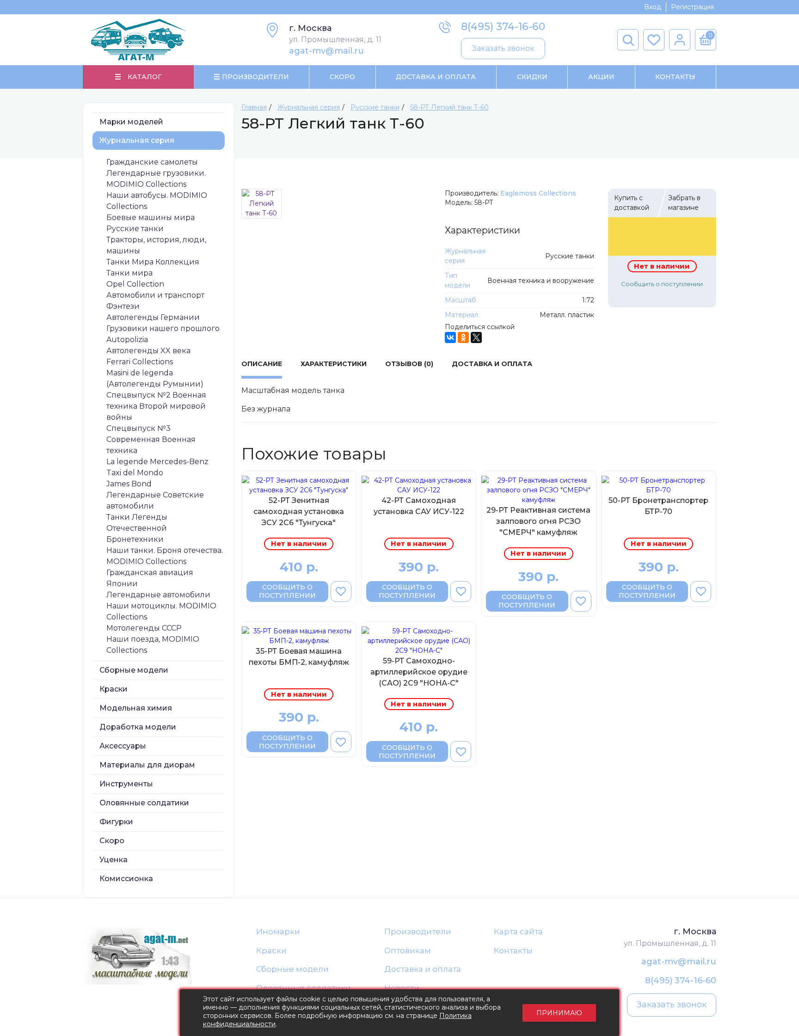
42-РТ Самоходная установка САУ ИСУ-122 (419, 506)
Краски (113, 689)
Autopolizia (127, 339)
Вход (652, 7)
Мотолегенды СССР (144, 628)
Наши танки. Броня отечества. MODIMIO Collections (164, 556)
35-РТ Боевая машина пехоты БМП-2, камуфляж (299, 657)
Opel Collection (135, 284)
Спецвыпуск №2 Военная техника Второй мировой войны (156, 406)
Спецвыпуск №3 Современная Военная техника (151, 439)
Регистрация (692, 7)
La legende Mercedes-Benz (157, 461)
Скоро (342, 77)
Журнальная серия (136, 140)
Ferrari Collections (139, 361)
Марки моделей (131, 121)
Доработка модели (137, 727)
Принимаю (559, 1013)
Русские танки (135, 228)
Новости (401, 988)
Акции (601, 77)
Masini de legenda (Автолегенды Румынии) (154, 378)
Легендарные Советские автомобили (155, 500)
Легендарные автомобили (158, 594)
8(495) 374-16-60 (503, 26)
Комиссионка (126, 878)
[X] (476, 337)
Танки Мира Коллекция (152, 261)
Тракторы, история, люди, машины (156, 245)
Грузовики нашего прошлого (163, 328)
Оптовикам (407, 950)
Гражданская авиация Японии (149, 578)
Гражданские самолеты (152, 162)
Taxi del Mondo (134, 472)
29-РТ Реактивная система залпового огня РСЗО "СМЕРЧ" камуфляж (538, 521)
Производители (417, 931)
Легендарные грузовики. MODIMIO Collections (156, 179)
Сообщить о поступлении (662, 284)
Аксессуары (122, 746)
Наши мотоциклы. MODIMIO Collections (161, 611)
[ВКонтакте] (450, 337)
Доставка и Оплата (436, 77)
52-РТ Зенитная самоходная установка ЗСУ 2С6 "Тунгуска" (298, 511)
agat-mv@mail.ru (326, 51)
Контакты (675, 77)
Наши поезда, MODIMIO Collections (152, 645)
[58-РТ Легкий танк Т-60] (262, 203)
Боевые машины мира (150, 217)
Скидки (532, 77)
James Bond (129, 483)
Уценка (113, 859)
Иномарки (278, 931)
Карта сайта (518, 931)
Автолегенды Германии (153, 317)
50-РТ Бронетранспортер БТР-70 (658, 506)
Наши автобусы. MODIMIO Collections (156, 201)
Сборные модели (133, 670)
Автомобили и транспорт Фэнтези (155, 301)
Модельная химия (135, 708)
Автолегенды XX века (148, 350)
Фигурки (116, 821)
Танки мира (129, 273)
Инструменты (126, 783)
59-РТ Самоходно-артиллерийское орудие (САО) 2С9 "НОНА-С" (418, 671)
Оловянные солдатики (144, 802)
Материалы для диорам (147, 764)
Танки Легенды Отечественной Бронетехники (136, 528)
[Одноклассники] (463, 337)
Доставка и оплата (422, 969)
